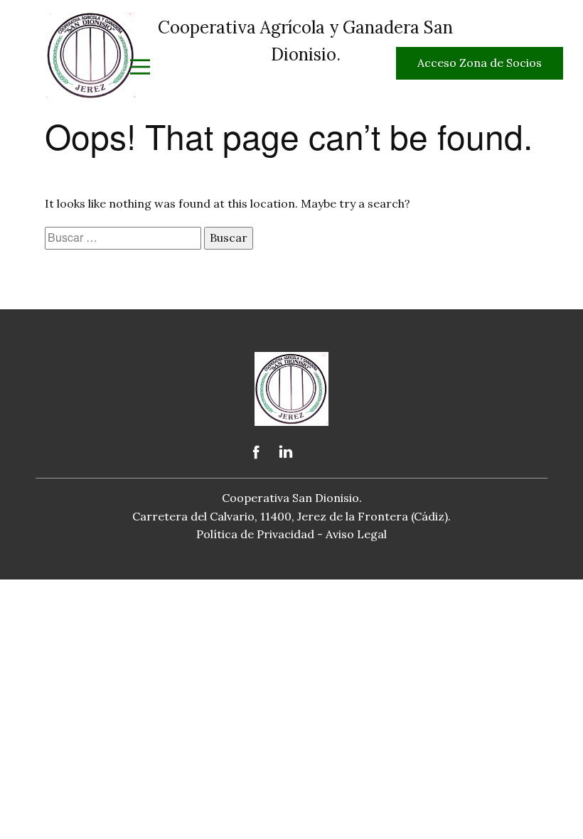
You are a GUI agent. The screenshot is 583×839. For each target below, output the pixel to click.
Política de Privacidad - (261, 534)
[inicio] (91, 55)
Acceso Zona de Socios (479, 62)
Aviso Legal (356, 534)
